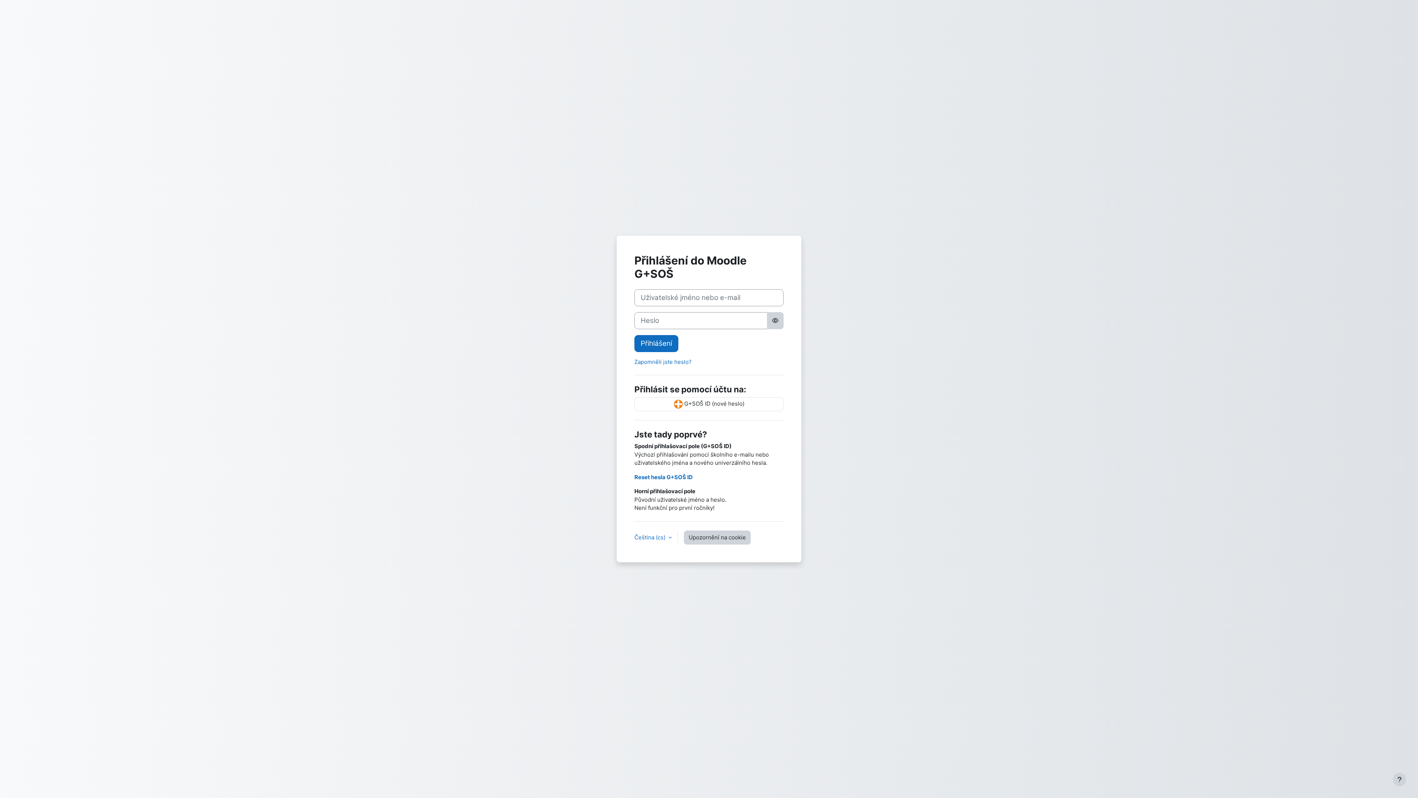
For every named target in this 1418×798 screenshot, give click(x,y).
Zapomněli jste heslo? (663, 361)
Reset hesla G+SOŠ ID (663, 477)
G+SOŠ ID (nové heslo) (713, 403)
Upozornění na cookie (717, 537)
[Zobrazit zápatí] (1399, 779)
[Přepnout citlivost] (775, 320)
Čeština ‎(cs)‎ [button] (650, 537)
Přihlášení (656, 343)
